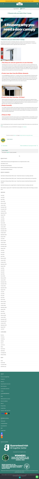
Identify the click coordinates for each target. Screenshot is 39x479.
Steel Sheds (3, 350)
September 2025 (4, 213)
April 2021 (2, 297)
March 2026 (3, 201)
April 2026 (2, 199)
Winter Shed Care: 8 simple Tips (30, 178)
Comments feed (3, 364)
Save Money (3, 348)
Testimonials (3, 421)
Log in (2, 360)
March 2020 (3, 313)
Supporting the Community (5, 383)
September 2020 (4, 307)
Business (19, 11)
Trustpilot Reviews (4, 423)
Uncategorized (3, 352)
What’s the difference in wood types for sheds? (28, 145)
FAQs (2, 396)
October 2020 (3, 305)
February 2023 (3, 258)
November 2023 (3, 246)
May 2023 (2, 254)
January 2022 (3, 279)
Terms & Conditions (4, 401)
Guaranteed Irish (4, 425)
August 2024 (3, 236)
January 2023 (3, 260)
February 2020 (3, 315)
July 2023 (2, 250)
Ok (19, 477)
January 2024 (3, 242)
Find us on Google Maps (5, 376)
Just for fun (3, 344)
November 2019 (3, 321)
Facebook (24, 126)
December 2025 (3, 207)
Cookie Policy (3, 408)
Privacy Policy (3, 405)
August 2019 (3, 327)
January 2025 (3, 226)
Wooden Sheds (3, 354)
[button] (4, 4)
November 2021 (3, 283)
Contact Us (3, 379)
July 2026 (2, 195)
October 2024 (3, 232)
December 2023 (3, 244)
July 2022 (2, 268)
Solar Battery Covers (4, 163)
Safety (2, 346)
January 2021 (3, 303)
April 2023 (2, 256)
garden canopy (30, 135)
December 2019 (3, 319)
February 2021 (3, 301)
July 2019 (2, 329)
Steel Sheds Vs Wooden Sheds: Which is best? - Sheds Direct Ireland (12, 175)
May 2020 (2, 311)
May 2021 (2, 295)
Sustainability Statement (5, 388)
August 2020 (3, 309)
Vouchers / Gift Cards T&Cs (5, 410)
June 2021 (2, 293)
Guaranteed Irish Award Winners (6, 169)
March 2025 (3, 222)
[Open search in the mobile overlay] (1, 3)
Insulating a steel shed (29, 175)
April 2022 (2, 273)
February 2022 (3, 277)
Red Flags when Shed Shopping (6, 165)
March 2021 (3, 299)
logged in (8, 152)
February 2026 (3, 203)
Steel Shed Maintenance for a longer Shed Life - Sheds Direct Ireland (12, 185)
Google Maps (3, 430)
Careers (2, 390)
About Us (2, 381)
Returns (2, 403)
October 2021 (3, 285)
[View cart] (37, 4)
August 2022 (3, 266)
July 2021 (2, 291)
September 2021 (4, 287)
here (1, 125)
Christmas (2, 336)
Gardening (2, 338)
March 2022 (3, 275)
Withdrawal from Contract (5, 398)
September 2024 (4, 234)
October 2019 (3, 323)
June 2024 (2, 238)
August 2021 (3, 289)
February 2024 (3, 240)
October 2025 (3, 211)
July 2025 (2, 216)
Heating (2, 340)
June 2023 (2, 252)
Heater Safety (4, 145)
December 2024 (3, 228)
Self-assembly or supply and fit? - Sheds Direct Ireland (10, 187)
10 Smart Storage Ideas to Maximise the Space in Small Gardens (12, 167)
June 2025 (2, 218)
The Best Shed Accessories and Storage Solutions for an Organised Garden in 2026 (15, 161)
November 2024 (3, 230)
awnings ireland (22, 135)
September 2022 (4, 264)
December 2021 (3, 281)
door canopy (26, 135)
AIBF (2, 428)
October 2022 (3, 262)
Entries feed (3, 362)
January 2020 (3, 317)
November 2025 (3, 209)
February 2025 (3, 224)
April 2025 (2, 220)
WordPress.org (3, 366)
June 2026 (2, 197)
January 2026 (3, 205)
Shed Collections (4, 386)
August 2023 (3, 248)
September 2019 (4, 325)
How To (2, 342)
